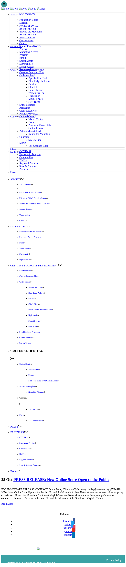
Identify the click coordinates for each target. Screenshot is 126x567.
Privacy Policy (113, 560)
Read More (7, 503)
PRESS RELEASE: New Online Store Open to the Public (61, 479)
